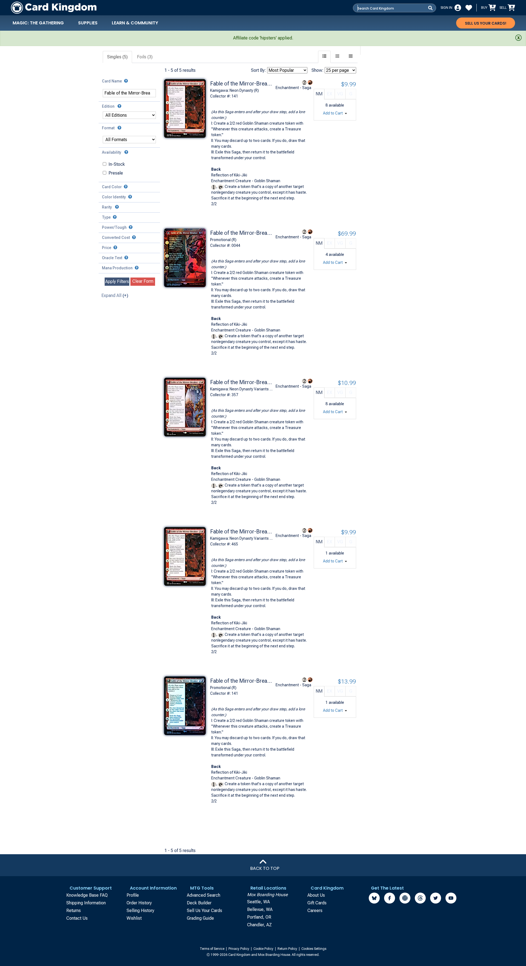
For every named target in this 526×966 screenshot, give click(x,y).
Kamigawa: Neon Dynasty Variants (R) (241, 389)
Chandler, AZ (259, 924)
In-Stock (116, 164)
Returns (73, 910)
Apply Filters (117, 281)
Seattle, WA (258, 901)
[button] (350, 57)
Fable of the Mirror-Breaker (241, 83)
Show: (317, 70)
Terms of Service (212, 949)
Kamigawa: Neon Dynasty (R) (234, 90)
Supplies (88, 23)
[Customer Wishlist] (468, 7)
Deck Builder (199, 902)
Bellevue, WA (260, 909)
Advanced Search (203, 895)
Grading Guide (200, 918)
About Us (316, 895)
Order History (139, 902)
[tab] (118, 57)
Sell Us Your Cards (204, 910)
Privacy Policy (239, 949)
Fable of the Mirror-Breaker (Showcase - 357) (241, 382)
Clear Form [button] (142, 281)
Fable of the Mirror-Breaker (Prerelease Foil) (241, 681)
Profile (133, 895)
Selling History (140, 910)
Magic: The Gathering (38, 23)
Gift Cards (317, 902)
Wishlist (134, 918)
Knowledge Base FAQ (87, 895)
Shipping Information (86, 902)
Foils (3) (145, 56)
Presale (115, 173)
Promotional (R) (223, 240)
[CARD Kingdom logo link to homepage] (53, 7)
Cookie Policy (263, 949)
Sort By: (258, 70)
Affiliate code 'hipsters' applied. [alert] (263, 38)
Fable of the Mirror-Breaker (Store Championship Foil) (241, 233)
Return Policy (288, 949)
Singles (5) (117, 56)
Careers (314, 910)
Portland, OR (259, 917)
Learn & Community (135, 23)
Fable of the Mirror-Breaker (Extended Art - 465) (241, 531)
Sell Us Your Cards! (485, 23)
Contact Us (77, 918)
